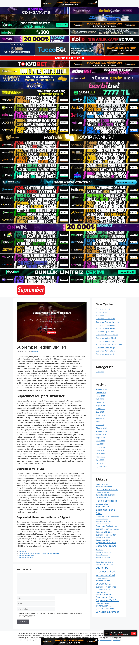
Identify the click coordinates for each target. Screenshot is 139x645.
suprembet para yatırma (104, 564)
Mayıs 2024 (100, 438)
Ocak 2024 (100, 450)
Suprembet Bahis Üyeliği (105, 348)
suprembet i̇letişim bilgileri (38, 553)
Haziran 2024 (101, 434)
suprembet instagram (103, 552)
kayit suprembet (106, 500)
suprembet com (102, 529)
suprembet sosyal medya (102, 578)
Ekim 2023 (100, 460)
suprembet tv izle (103, 589)
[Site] (34, 99)
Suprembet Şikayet (102, 603)
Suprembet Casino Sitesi (106, 526)
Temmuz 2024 (101, 431)
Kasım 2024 (100, 418)
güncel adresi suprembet (106, 495)
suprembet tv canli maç (106, 587)
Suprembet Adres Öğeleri (105, 351)
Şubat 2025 (100, 409)
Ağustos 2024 (101, 428)
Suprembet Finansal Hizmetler (107, 322)
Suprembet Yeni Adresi (106, 597)
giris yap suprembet (103, 492)
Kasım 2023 (100, 457)
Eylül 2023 (100, 463)
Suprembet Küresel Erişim (105, 341)
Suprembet (22, 551)
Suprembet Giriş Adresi (106, 543)
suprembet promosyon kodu (106, 569)
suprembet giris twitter (106, 535)
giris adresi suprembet (107, 489)
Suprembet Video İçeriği (105, 354)
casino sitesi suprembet (104, 487)
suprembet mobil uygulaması (103, 560)
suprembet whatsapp (103, 594)
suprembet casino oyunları (102, 523)
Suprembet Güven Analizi (105, 319)
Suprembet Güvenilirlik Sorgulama (109, 344)
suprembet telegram (103, 581)
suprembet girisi (24, 553)
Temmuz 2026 (101, 389)
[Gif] (69, 137)
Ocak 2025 (100, 412)
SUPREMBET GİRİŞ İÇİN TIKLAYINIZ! (69, 58)
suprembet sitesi (105, 575)
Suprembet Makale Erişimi (106, 338)
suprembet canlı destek (104, 521)
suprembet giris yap (103, 537)
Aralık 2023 (100, 454)
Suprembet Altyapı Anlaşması (107, 335)
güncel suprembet (102, 497)
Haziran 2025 (101, 402)
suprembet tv (103, 583)
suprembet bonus (115, 516)
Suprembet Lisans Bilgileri (27, 555)
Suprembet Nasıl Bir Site (104, 562)
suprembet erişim (114, 529)
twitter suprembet (103, 606)
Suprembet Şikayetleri (26, 557)
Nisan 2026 (100, 396)
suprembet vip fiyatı (53, 553)
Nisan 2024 (100, 441)
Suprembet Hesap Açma (105, 325)
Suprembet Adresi (103, 309)
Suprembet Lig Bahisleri (105, 332)
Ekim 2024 (100, 422)
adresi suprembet (102, 484)
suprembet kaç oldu (103, 557)
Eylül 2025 (100, 399)
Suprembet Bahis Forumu (105, 328)
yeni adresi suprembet (105, 608)
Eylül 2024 (100, 425)
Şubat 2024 (100, 447)
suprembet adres (102, 504)
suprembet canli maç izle (102, 519)
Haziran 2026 (101, 393)
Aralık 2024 (100, 415)
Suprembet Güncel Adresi (106, 547)
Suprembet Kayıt (102, 555)
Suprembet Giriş (102, 312)
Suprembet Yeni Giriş (108, 600)
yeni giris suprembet (107, 611)
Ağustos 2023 (101, 466)
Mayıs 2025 (100, 405)
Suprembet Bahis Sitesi (105, 511)
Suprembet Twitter (102, 592)
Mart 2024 (100, 444)
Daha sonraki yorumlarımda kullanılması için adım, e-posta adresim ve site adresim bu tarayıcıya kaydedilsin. (51, 614)
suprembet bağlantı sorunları (103, 516)
